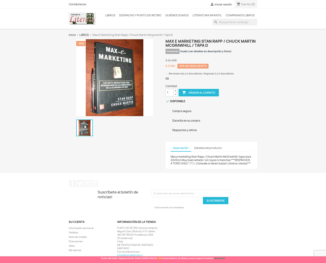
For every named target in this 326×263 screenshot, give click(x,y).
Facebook (72, 183)
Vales (72, 245)
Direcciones (76, 241)
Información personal (81, 228)
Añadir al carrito (198, 92)
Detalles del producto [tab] (208, 148)
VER (159, 258)
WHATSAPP (219, 258)
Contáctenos (77, 4)
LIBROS (110, 15)
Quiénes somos (177, 15)
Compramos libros (240, 15)
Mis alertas (75, 250)
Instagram (95, 183)
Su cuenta (77, 222)
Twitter (80, 183)
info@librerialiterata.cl (130, 255)
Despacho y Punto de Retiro (140, 15)
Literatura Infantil (207, 15)
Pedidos (73, 232)
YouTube (87, 183)
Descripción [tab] (181, 148)
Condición (172, 51)
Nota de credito (78, 237)
